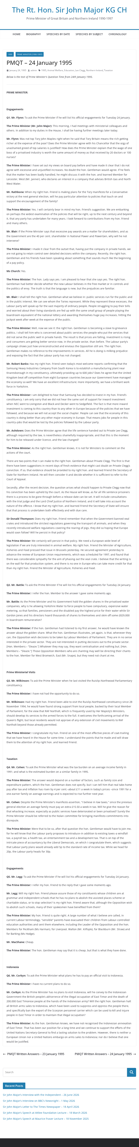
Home (16, 34)
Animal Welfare (55, 70)
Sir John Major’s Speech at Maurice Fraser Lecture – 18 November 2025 (46, 1118)
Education (69, 70)
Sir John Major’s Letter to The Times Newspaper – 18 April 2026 (41, 1106)
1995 (10, 54)
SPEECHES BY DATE (58, 34)
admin (34, 70)
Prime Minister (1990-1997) (29, 54)
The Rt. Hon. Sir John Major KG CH (69, 10)
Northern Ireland (94, 70)
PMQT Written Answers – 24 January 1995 (103, 1054)
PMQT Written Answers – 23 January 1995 (35, 1054)
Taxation (108, 70)
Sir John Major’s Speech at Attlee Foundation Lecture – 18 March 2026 (45, 1112)
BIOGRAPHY (33, 34)
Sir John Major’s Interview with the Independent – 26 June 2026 (41, 1095)
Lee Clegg (80, 70)
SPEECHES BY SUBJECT (89, 34)
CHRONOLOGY (118, 34)
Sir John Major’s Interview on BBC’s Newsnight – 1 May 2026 (39, 1100)
